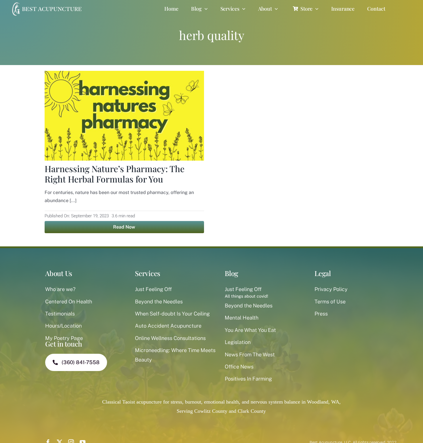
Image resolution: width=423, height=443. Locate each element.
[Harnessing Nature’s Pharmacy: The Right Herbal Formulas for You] (124, 75)
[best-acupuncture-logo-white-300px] (46, 3)
